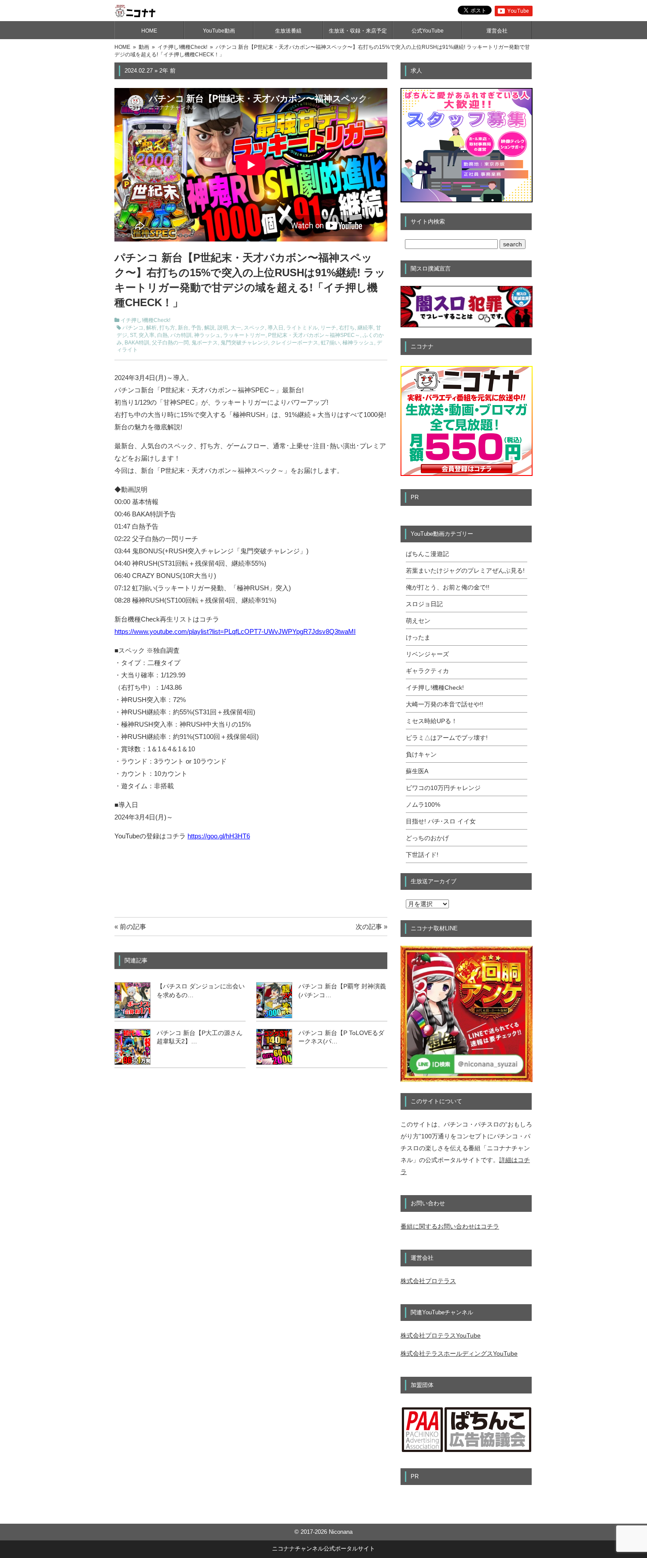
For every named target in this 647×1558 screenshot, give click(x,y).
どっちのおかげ (427, 837)
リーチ (328, 328)
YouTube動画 (219, 31)
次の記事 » (371, 926)
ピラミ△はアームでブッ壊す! (447, 737)
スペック (254, 328)
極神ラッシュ (358, 343)
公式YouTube (428, 31)
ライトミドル (302, 328)
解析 (151, 328)
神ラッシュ (207, 335)
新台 (183, 328)
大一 (236, 328)
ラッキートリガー (244, 335)
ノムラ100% (423, 804)
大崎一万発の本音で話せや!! (444, 704)
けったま (418, 637)
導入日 (275, 328)
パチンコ (132, 328)
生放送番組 (288, 31)
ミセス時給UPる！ (431, 720)
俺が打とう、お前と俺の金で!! (447, 587)
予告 (196, 328)
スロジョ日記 (424, 603)
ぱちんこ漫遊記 (427, 553)
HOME (149, 31)
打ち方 (167, 328)
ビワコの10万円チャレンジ (443, 787)
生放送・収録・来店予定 (358, 31)
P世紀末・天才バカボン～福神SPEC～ (314, 335)
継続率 (365, 328)
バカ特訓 (180, 335)
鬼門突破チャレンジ (244, 343)
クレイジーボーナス (294, 343)
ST (133, 335)
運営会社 (496, 31)
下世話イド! (422, 854)
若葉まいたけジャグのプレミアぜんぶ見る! (465, 570)
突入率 (146, 335)
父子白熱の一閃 (170, 343)
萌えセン (418, 620)
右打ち (347, 328)
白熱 (162, 335)
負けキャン (421, 754)
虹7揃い (330, 343)
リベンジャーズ (427, 654)
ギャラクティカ (427, 670)
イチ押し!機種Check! (145, 320)
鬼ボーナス (204, 343)
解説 (209, 328)
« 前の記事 (130, 926)
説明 (222, 328)
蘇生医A (417, 771)
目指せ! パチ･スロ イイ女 (441, 821)
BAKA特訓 (137, 343)
